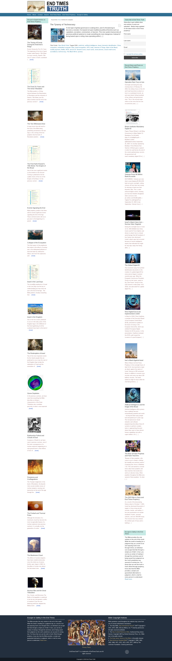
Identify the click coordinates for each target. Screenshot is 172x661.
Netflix (63, 49)
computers (53, 47)
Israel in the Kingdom (34, 317)
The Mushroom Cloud (35, 555)
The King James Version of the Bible (120, 638)
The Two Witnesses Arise (36, 124)
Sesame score (81, 49)
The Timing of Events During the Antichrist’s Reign (35, 44)
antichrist (81, 45)
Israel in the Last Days (35, 282)
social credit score (110, 49)
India (91, 47)
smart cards (90, 49)
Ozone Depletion (33, 393)
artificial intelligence (91, 45)
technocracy (62, 51)
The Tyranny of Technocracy (62, 24)
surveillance (54, 51)
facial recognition (80, 47)
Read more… (44, 640)
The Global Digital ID (132, 265)
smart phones (99, 49)
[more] (31, 59)
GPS (88, 47)
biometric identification (109, 45)
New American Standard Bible (118, 640)
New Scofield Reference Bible (120, 632)
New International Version (126, 625)
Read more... (129, 579)
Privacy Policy (86, 647)
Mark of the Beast (111, 47)
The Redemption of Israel (36, 353)
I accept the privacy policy (134, 54)
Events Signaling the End (36, 208)
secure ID (73, 49)
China (119, 45)
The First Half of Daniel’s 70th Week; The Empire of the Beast (36, 166)
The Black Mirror (72, 51)
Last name (127, 40)
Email (125, 47)
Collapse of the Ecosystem (36, 243)
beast (99, 45)
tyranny (80, 51)
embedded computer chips (66, 47)
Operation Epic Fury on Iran (134, 82)
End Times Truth (52, 7)
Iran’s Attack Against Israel (134, 360)
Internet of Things (99, 47)
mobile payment (55, 49)
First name (127, 34)
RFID (67, 49)
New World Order (63, 45)
